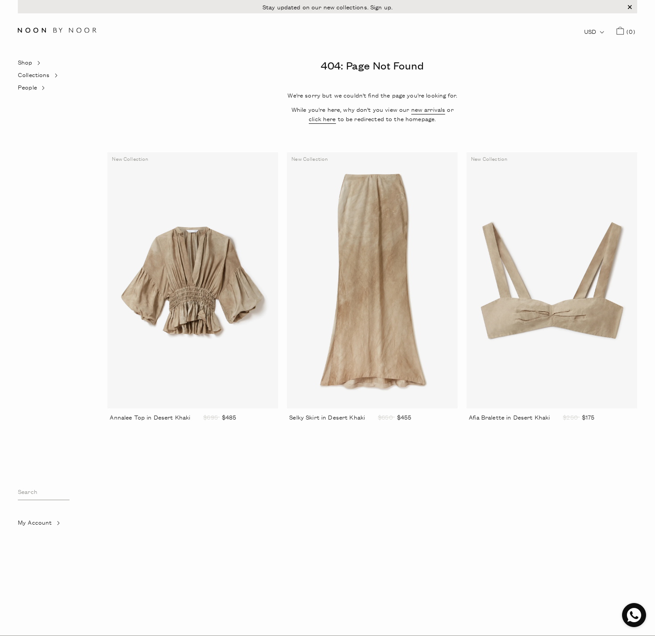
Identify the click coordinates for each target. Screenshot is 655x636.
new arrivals (428, 109)
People (38, 89)
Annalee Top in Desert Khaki (150, 417)
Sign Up (33, 547)
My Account (46, 524)
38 (306, 429)
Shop (36, 64)
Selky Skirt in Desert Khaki (327, 417)
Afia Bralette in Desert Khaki (509, 417)
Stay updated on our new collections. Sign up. (327, 7)
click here (322, 118)
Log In (31, 535)
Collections (38, 76)
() (629, 31)
